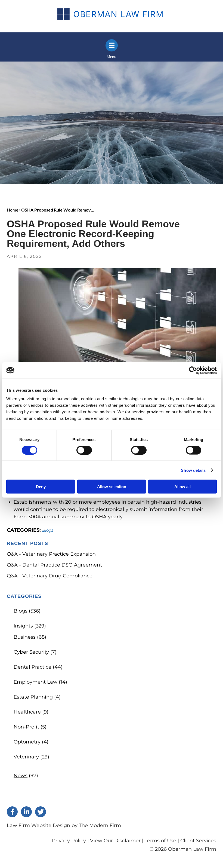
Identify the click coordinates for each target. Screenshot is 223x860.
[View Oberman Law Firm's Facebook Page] (12, 811)
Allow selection (111, 486)
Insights (23, 626)
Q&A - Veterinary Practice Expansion (51, 554)
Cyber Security (31, 652)
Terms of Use (160, 841)
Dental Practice (32, 667)
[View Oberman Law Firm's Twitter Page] (40, 811)
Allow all (182, 486)
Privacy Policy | (71, 841)
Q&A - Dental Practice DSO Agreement (54, 565)
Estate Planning (33, 697)
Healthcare (27, 712)
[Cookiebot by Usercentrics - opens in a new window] (193, 370)
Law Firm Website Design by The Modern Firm (64, 825)
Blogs (47, 530)
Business (25, 637)
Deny (41, 486)
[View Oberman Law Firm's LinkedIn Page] (26, 811)
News (20, 776)
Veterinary (26, 757)
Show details (193, 470)
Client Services (198, 841)
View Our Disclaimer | (116, 841)
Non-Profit (26, 727)
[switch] (84, 450)
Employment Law (35, 682)
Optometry (27, 742)
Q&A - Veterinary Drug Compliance (49, 576)
